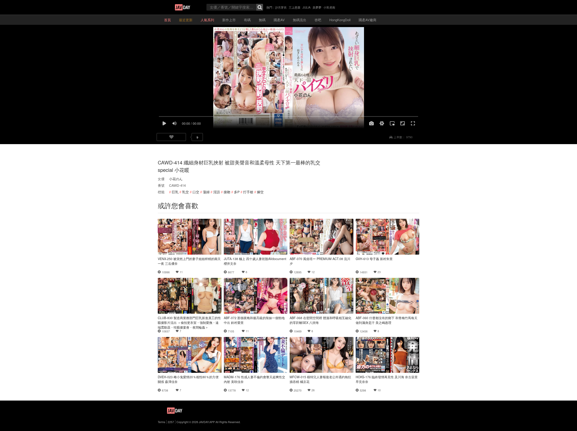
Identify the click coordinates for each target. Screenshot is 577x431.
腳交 (260, 191)
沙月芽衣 (281, 7)
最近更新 (185, 19)
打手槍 (248, 191)
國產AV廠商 (367, 19)
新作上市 (229, 19)
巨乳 (175, 191)
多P (237, 191)
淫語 (216, 191)
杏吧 (317, 19)
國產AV (279, 19)
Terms (161, 422)
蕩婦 (206, 191)
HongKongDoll (339, 19)
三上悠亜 (294, 7)
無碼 (262, 19)
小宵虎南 (329, 7)
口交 (195, 191)
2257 (171, 422)
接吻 (227, 191)
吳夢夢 (317, 7)
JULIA (306, 7)
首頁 (167, 19)
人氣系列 (207, 19)
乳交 (185, 191)
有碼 (247, 19)
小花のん (176, 178)
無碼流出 (299, 19)
